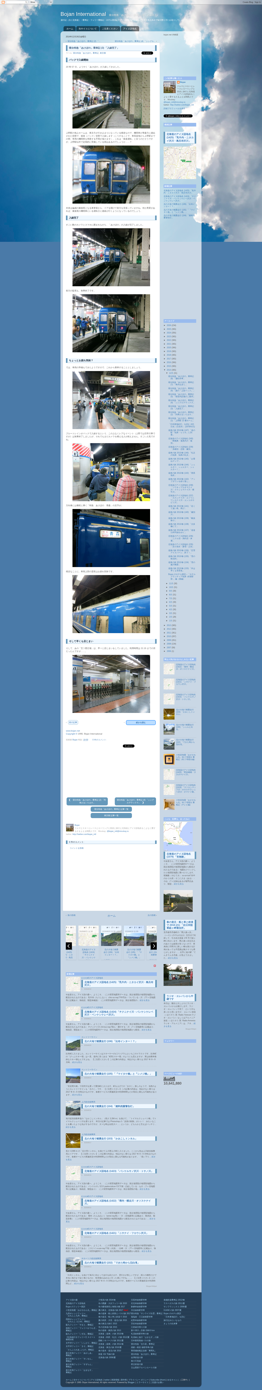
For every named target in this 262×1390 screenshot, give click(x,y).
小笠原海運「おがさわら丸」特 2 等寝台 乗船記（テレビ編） (186, 802)
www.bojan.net (73, 731)
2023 (169, 337)
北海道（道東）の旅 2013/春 (111, 1334)
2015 (169, 366)
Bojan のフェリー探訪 (75, 1307)
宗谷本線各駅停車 (139, 1324)
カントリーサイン (89, 1037)
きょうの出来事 (170, 1324)
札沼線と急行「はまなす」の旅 (145, 1337)
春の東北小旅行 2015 (107, 1324)
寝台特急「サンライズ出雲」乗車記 (147, 1313)
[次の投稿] (143, 803)
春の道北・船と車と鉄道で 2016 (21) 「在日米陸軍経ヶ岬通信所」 (180, 925)
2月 (170, 617)
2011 (169, 633)
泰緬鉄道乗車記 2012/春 (174, 1300)
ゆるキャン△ (173, 1380)
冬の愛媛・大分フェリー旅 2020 (112, 1303)
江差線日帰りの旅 (139, 1327)
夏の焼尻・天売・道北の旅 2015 (112, 1320)
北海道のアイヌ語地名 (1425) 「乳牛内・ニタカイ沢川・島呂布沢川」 (180, 137)
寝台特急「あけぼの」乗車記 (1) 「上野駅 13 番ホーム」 (181, 419)
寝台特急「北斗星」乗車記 (143, 1344)
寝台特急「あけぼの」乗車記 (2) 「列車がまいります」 (181, 413)
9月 (170, 591)
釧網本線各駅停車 (139, 1307)
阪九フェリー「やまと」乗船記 (79, 1325)
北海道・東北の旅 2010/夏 (110, 1347)
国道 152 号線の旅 (106, 1354)
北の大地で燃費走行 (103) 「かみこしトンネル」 (110, 1138)
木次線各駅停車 (138, 1310)
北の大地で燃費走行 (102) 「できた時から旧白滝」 (112, 1262)
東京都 (103, 53)
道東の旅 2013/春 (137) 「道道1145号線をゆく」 (181, 531)
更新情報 (115, 1380)
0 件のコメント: (99, 740)
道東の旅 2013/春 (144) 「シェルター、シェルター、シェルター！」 (181, 467)
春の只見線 (136, 1361)
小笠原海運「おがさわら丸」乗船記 (81, 1310)
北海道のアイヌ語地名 (76, 1303)
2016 (169, 362)
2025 (169, 329)
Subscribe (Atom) (158, 1380)
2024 (169, 333)
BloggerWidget (151, 1286)
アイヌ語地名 (130, 28)
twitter (107, 1380)
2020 (169, 348)
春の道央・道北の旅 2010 (109, 1351)
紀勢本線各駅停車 (139, 1320)
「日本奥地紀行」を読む (174, 1317)
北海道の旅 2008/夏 (107, 1357)
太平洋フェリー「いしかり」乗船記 (81, 1343)
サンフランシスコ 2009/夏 (175, 1307)
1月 (170, 621)
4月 (170, 609)
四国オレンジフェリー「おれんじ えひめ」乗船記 (78, 1320)
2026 (169, 325)
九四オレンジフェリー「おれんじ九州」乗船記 (76, 1314)
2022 (169, 340)
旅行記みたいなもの (172, 1320)
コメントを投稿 (77, 848)
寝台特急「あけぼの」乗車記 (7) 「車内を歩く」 (181, 383)
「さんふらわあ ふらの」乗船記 (80, 1350)
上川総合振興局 (88, 1102)
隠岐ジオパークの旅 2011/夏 (111, 1341)
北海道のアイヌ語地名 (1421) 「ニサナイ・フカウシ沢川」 (116, 1233)
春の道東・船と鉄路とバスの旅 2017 (114, 1313)
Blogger (131, 1382)
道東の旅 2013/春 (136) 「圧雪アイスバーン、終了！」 (181, 551)
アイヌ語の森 (72, 1300)
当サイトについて (88, 28)
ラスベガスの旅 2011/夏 (174, 1303)
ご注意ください (110, 28)
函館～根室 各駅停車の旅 (142, 1347)
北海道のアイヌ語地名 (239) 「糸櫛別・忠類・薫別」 (180, 448)
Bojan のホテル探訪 (172, 1313)
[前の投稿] (70, 800)
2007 (169, 648)
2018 (169, 355)
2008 (169, 644)
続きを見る (145, 1000)
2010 (169, 636)
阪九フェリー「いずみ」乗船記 (79, 1334)
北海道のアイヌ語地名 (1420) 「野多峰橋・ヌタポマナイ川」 (186, 772)
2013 (169, 625)
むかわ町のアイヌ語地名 (92, 978)
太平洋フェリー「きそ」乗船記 (79, 1346)
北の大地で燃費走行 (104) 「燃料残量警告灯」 (109, 1106)
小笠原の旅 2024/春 (107, 1300)
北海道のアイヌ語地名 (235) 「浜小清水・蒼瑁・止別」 (181, 545)
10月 (171, 587)
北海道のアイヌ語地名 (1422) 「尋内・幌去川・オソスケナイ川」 (186, 666)
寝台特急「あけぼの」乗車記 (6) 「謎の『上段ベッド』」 (181, 389)
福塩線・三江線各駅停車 (142, 1317)
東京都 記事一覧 (111, 815)
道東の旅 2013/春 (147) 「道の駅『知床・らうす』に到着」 (181, 432)
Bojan (183, 82)
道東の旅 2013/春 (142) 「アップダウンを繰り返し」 (181, 480)
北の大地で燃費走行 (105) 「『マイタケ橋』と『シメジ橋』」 (118, 1073)
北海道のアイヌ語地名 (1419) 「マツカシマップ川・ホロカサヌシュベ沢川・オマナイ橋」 (186, 788)
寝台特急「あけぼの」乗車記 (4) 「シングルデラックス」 (181, 401)
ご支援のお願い (157, 1382)
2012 (169, 629)
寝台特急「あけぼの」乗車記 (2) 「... (84, 41)
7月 (170, 598)
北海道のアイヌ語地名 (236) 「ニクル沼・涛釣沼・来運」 (180, 538)
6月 (170, 602)
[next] (154, 946)
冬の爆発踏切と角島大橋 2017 (111, 1307)
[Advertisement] (111, 772)
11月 (171, 583)
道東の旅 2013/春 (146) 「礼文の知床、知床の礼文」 (181, 454)
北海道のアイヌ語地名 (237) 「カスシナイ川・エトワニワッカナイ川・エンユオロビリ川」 (181, 499)
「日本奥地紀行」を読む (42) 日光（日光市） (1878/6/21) (181, 425)
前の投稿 (72, 915)
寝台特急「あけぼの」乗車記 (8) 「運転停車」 (181, 377)
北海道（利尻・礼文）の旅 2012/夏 (113, 1337)
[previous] (69, 946)
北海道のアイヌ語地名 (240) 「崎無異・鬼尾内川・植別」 (180, 441)
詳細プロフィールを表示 (174, 108)
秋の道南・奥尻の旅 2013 (109, 1330)
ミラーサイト (142, 1382)
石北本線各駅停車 (139, 1303)
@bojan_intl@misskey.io (118, 831)
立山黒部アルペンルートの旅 (144, 1368)
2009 (169, 640)
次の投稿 (152, 915)
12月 (171, 373)
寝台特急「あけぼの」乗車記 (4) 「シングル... (135, 41)
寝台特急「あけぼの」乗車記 (86, 53)
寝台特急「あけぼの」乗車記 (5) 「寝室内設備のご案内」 (181, 395)
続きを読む (141, 722)
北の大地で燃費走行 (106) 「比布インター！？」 (110, 1041)
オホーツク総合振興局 (91, 1258)
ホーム (69, 28)
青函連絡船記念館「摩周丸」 (144, 1351)
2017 (169, 359)
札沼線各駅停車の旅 (140, 1334)
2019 (169, 351)
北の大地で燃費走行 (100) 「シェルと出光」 (185, 727)
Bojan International (83, 14)
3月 (170, 613)
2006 (169, 651)
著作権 (124, 1380)
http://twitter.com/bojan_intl (84, 834)
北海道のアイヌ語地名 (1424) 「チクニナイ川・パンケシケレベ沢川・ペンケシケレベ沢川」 (180, 198)
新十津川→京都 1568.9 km (143, 1330)
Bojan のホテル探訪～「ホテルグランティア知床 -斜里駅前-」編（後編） (182, 576)
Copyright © (71, 734)
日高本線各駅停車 (139, 1300)
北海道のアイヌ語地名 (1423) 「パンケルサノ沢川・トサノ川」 (118, 1171)
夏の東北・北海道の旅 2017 (110, 1310)
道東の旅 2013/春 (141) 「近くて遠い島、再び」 (181, 507)
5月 (170, 606)
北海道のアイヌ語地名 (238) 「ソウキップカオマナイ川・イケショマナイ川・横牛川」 (181, 488)
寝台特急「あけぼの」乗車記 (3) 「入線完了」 (181, 407)
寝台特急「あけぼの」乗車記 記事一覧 (111, 809)
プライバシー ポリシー (138, 1380)
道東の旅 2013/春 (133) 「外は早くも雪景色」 (181, 569)
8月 (170, 595)
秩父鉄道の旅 (137, 1364)
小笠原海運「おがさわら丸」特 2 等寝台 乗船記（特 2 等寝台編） (186, 757)
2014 (169, 370)
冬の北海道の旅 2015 (107, 1327)
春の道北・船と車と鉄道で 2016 (112, 1317)
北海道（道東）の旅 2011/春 (111, 1344)
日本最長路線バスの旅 (141, 1341)
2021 (169, 344)
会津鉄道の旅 (137, 1357)
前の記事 (73, 722)
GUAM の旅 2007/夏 (172, 1310)
